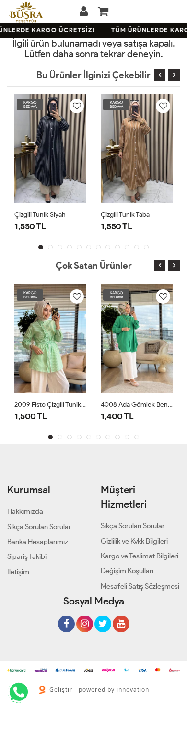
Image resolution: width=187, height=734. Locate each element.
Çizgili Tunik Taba (125, 215)
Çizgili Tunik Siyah (40, 215)
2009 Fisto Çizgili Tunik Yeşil (50, 405)
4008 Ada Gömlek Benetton (137, 405)
